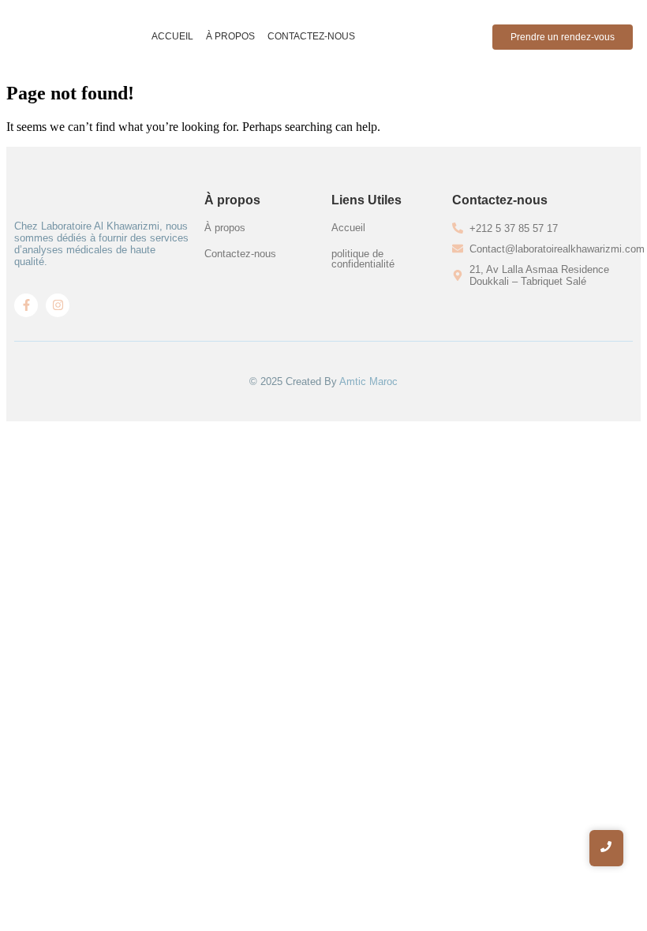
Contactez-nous (311, 36)
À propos (230, 36)
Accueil (172, 36)
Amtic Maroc (368, 381)
